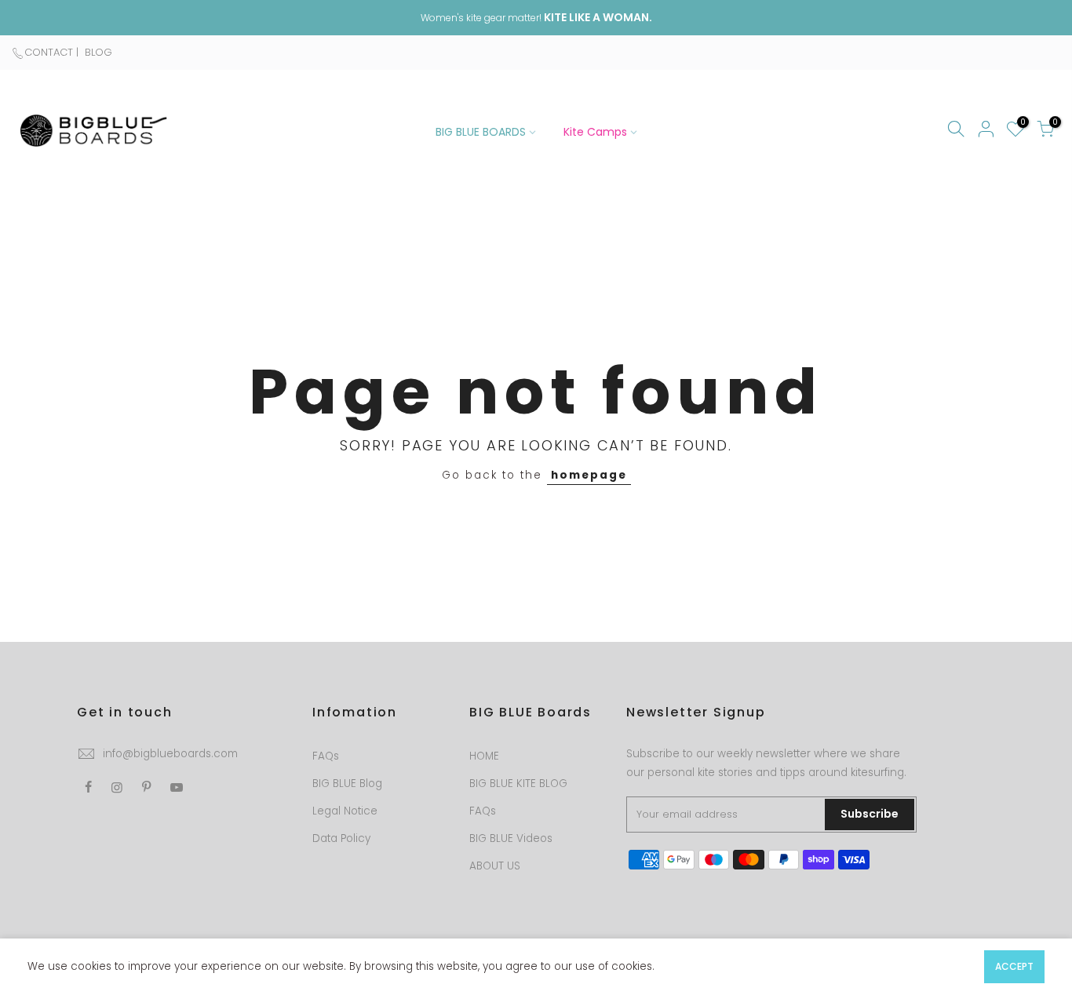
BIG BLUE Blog (347, 783)
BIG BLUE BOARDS (481, 132)
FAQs (325, 756)
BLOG (97, 52)
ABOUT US (494, 865)
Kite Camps (595, 132)
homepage (589, 475)
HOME (484, 756)
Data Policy (341, 838)
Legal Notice (344, 811)
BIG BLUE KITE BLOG (518, 783)
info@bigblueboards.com (170, 753)
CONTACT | (53, 52)
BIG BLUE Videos (510, 838)
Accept (1014, 966)
